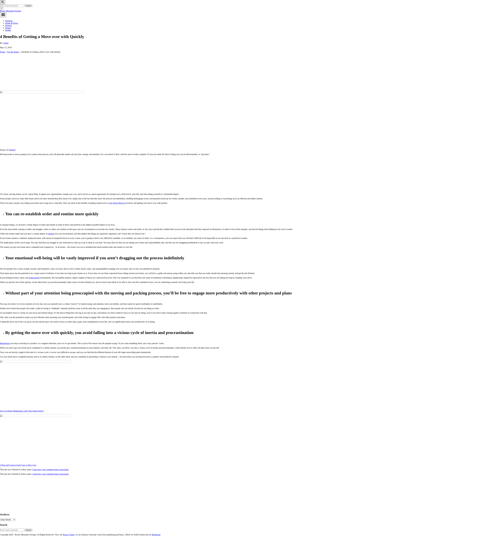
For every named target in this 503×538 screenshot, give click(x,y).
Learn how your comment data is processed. (50, 469)
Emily (6, 43)
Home (2, 52)
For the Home (13, 52)
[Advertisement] (251, 71)
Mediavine (156, 535)
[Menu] (3, 15)
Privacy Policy (69, 535)
